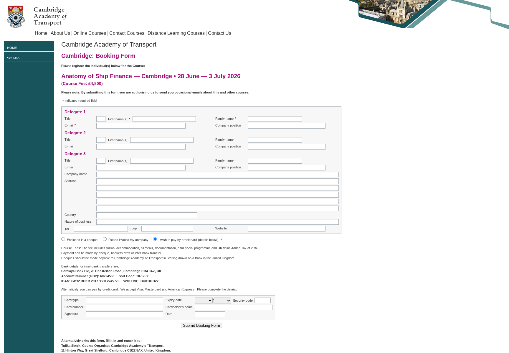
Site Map (13, 58)
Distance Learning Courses (176, 33)
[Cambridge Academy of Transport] (36, 16)
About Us (60, 33)
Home (41, 33)
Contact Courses (126, 33)
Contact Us (219, 33)
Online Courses (89, 33)
